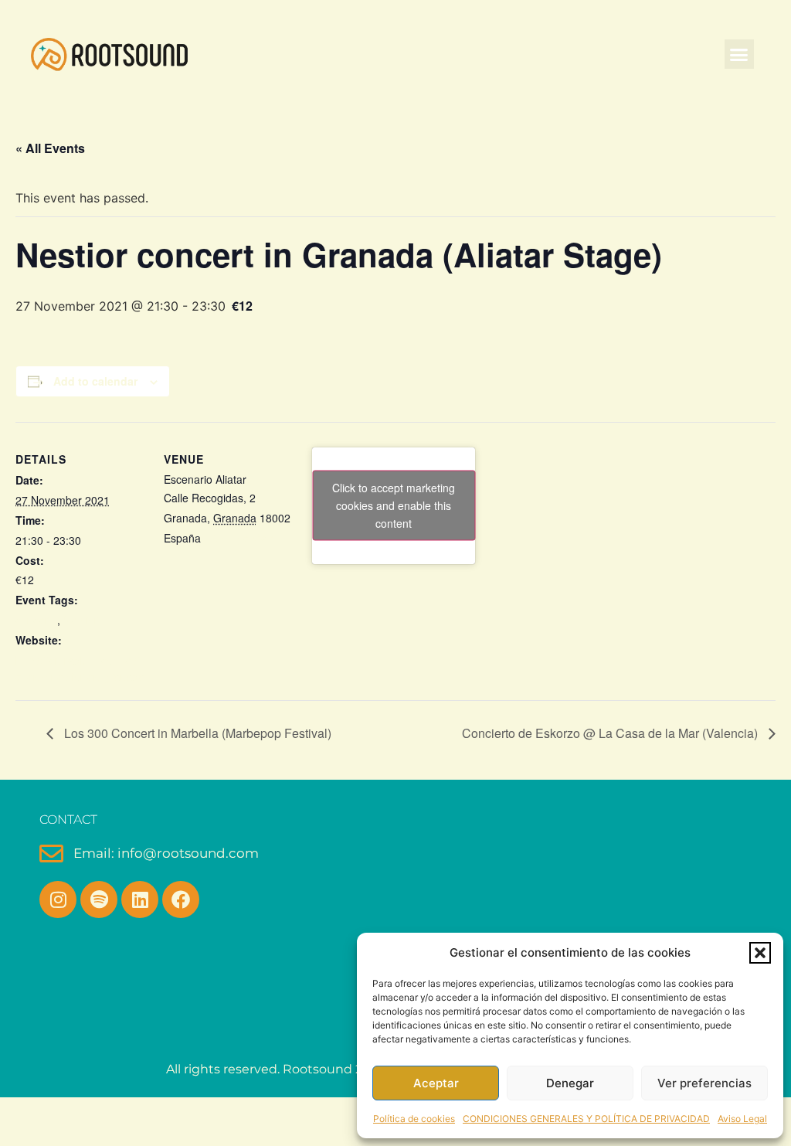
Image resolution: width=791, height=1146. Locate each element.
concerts (36, 619)
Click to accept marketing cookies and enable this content (393, 505)
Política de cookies (414, 1118)
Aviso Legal (742, 1118)
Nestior (80, 619)
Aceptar (436, 1083)
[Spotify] (98, 899)
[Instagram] (57, 899)
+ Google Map (238, 538)
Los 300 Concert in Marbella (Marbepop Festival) (196, 733)
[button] (760, 953)
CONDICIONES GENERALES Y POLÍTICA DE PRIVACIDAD (586, 1118)
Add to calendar (95, 381)
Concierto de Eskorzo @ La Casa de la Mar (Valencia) (611, 733)
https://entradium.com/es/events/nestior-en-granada (79, 668)
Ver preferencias (704, 1083)
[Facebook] (180, 899)
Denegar (570, 1083)
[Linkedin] (139, 899)
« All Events (50, 148)
